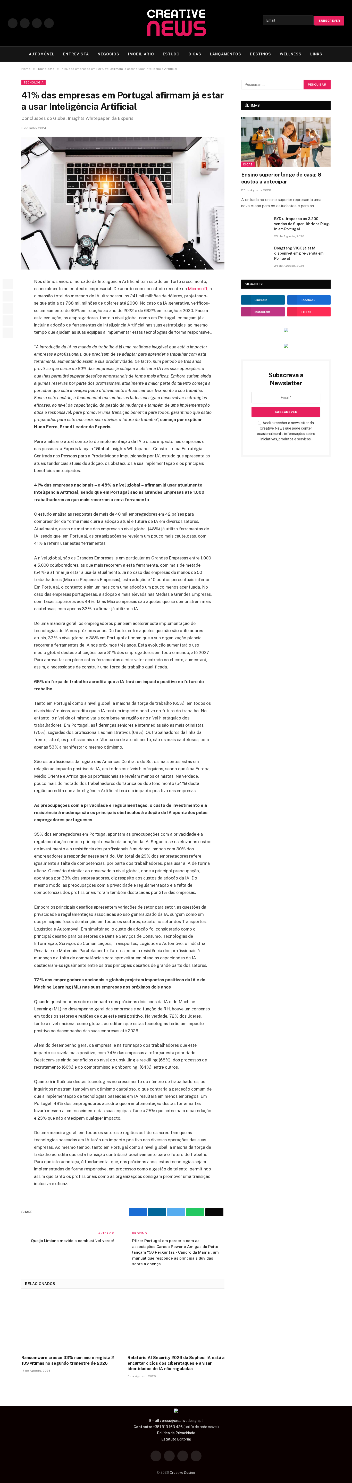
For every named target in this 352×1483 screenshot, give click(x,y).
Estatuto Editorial (176, 1439)
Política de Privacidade (176, 1433)
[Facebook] (8, 284)
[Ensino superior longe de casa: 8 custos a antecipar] (286, 142)
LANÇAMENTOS (225, 54)
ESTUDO (171, 54)
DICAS (195, 54)
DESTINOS (260, 54)
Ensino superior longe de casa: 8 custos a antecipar (281, 178)
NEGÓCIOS (108, 54)
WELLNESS (290, 54)
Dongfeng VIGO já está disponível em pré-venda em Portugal (298, 253)
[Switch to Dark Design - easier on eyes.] (334, 54)
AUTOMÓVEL (41, 54)
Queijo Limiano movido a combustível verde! (72, 1240)
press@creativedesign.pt (182, 1421)
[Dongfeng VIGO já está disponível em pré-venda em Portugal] (255, 255)
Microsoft (197, 288)
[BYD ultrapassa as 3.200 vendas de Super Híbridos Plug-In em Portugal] (255, 225)
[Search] (342, 54)
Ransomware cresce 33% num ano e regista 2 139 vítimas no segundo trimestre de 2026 (67, 1360)
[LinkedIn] (8, 308)
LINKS (316, 54)
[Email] (8, 333)
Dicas (248, 164)
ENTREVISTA (76, 54)
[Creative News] (176, 23)
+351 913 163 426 (168, 1427)
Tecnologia (33, 82)
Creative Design (182, 1472)
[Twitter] (8, 296)
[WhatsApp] (8, 320)
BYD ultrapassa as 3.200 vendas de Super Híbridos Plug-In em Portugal (302, 224)
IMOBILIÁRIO (141, 54)
